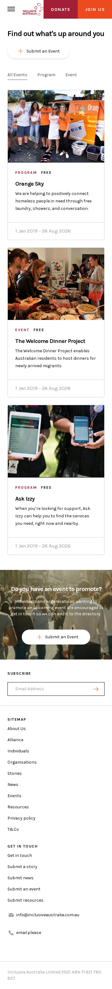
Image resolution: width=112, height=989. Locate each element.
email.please (28, 932)
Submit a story (22, 866)
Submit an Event (61, 637)
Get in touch (19, 855)
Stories (14, 773)
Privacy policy (21, 818)
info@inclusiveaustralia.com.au (47, 914)
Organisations (22, 762)
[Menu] (11, 9)
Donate (60, 9)
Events (14, 795)
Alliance (15, 739)
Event (71, 74)
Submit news (20, 877)
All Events (17, 74)
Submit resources (25, 900)
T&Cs (13, 829)
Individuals (18, 751)
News (12, 784)
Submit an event (23, 889)
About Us (16, 728)
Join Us (95, 9)
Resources (18, 807)
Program (46, 74)
